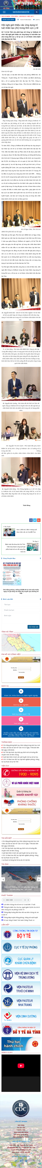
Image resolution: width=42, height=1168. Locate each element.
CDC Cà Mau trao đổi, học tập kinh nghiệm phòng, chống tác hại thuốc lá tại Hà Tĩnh (20, 760)
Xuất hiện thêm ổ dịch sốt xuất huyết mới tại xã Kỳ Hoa (20, 757)
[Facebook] (31, 520)
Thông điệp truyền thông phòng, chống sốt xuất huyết (20, 917)
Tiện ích (5, 766)
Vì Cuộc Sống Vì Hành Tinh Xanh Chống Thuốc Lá (18, 920)
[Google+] (39, 520)
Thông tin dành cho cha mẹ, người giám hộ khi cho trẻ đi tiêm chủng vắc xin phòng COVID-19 (20, 908)
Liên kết (5, 925)
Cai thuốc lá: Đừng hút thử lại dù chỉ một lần (16, 860)
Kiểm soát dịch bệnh (21, 1132)
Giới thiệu (21, 1125)
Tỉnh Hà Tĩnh (7, 632)
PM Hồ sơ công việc (11, 654)
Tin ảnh (4, 864)
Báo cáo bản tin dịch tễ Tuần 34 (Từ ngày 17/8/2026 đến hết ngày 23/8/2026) (20, 749)
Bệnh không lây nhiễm (21, 1137)
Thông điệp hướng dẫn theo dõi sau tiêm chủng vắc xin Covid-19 (20, 913)
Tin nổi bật (6, 838)
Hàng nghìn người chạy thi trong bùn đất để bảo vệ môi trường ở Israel (21, 888)
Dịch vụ (5, 686)
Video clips (7, 1052)
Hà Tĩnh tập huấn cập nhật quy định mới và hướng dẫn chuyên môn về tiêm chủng (19, 753)
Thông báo (6, 742)
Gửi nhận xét (33, 627)
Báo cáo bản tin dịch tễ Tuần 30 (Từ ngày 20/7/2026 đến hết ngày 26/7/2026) (21, 587)
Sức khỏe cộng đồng (21, 1135)
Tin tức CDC (21, 1127)
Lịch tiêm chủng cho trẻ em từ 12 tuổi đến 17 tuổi (19, 904)
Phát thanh (7, 895)
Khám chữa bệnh (8, 19)
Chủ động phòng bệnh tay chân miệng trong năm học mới (21, 745)
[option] (21, 575)
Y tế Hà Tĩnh (21, 1130)
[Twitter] (35, 520)
